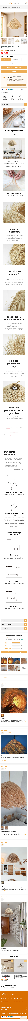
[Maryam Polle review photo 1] (14, 744)
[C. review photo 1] (14, 864)
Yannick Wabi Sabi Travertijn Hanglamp (6, 976)
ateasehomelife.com (14, 1013)
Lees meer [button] (3, 760)
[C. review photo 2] (2, 882)
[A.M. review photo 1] (14, 924)
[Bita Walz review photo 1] (14, 700)
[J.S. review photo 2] (2, 828)
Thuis (2, 7)
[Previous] (3, 24)
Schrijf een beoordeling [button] (14, 652)
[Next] (25, 24)
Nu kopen (14, 71)
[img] (4, 683)
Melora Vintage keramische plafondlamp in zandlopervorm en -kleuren (20, 977)
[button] (4, 50)
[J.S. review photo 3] (6, 828)
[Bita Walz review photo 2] (2, 715)
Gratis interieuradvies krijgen (16, 85)
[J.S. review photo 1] (14, 798)
